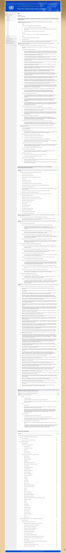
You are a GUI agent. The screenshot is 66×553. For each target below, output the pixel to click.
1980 (8, 34)
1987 (8, 24)
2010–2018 (8, 16)
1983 (8, 30)
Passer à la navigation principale (4, 0)
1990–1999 (8, 19)
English (56, 1)
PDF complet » (20, 15)
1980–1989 (8, 20)
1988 (8, 23)
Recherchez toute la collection (10, 41)
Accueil (7, 13)
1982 (8, 31)
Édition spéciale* (8, 40)
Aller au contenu (10, 0)
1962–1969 (8, 37)
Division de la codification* (9, 43)
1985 (8, 27)
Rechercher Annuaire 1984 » (22, 16)
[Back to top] (64, 549)
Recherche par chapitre (9, 38)
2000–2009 (8, 17)
